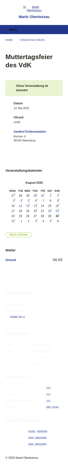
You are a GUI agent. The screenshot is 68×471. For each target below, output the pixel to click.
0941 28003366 (37, 437)
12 (27, 205)
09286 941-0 (17, 316)
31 (42, 195)
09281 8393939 (37, 431)
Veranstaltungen (32, 40)
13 (35, 205)
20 (35, 211)
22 (49, 211)
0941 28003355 (37, 444)
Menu (13, 29)
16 (57, 205)
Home (9, 40)
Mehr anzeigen (18, 234)
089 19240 (52, 407)
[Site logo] (34, 10)
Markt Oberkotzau (34, 17)
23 (57, 211)
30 (35, 195)
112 (48, 394)
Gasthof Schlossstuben (30, 131)
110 (48, 387)
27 (13, 195)
